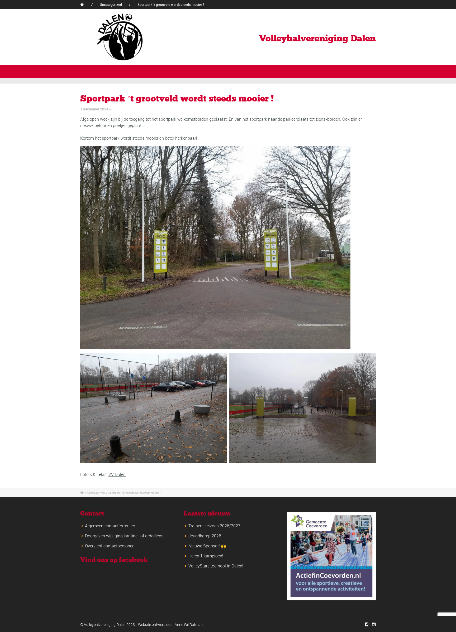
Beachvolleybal (251, 71)
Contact (346, 71)
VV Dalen (117, 474)
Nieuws (317, 4)
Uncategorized (111, 4)
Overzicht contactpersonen (110, 546)
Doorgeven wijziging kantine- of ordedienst (125, 536)
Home (301, 4)
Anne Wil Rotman (189, 624)
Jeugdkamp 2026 (204, 536)
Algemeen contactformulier (110, 526)
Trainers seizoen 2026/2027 (214, 526)
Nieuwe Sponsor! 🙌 (207, 546)
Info (117, 71)
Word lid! (371, 71)
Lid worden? (337, 4)
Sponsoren (217, 71)
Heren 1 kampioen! (205, 556)
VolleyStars (187, 71)
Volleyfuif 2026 (289, 71)
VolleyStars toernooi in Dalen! (215, 566)
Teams (160, 71)
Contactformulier (364, 4)
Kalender (321, 71)
